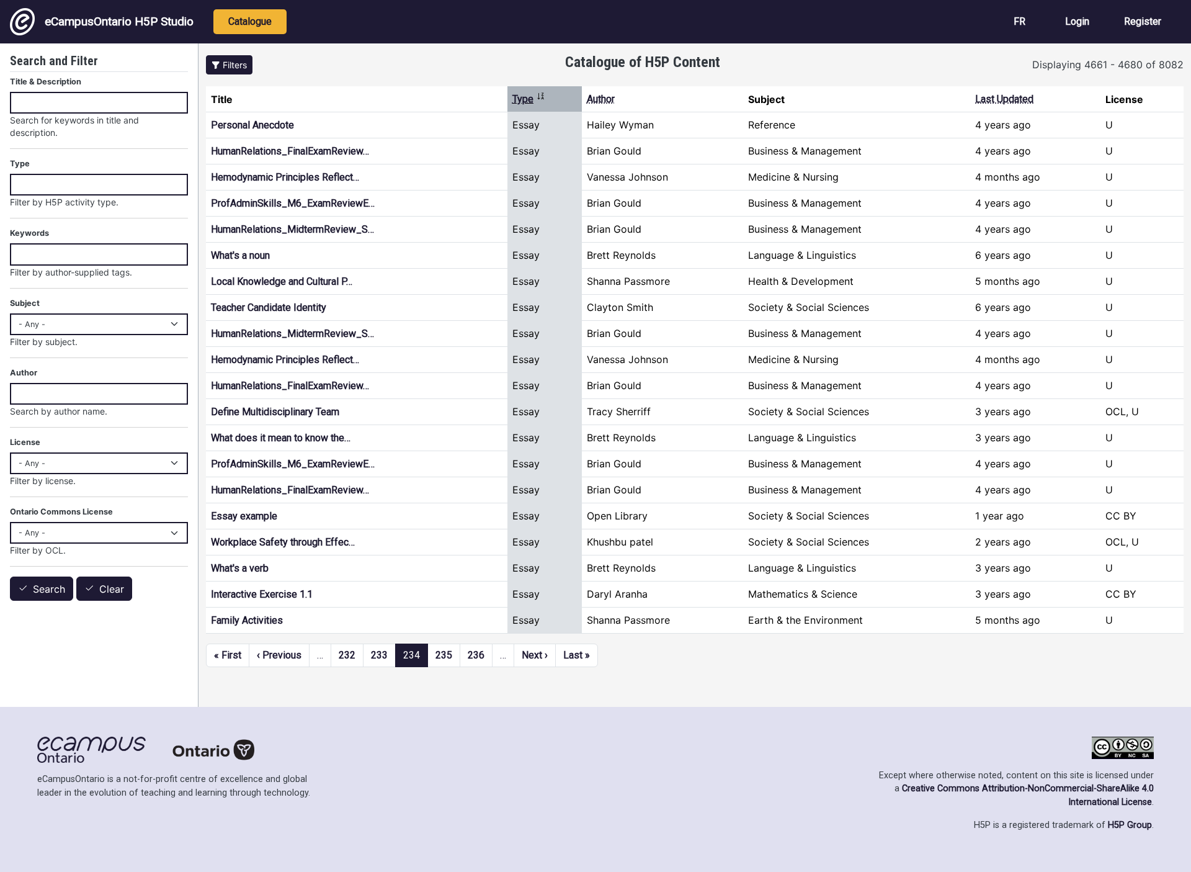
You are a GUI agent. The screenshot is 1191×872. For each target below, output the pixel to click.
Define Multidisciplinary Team (275, 412)
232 (347, 655)
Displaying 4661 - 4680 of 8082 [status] (1108, 64)
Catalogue (250, 21)
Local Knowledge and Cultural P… (281, 281)
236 (476, 655)
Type (528, 99)
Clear (111, 589)
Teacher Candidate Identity (268, 307)
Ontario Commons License (61, 511)
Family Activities (247, 620)
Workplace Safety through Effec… (283, 542)
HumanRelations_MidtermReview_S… (292, 229)
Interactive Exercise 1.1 (262, 594)
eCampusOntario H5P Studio (119, 21)
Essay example (244, 516)
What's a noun (240, 255)
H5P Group (1130, 825)
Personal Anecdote (252, 125)
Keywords (29, 233)
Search (49, 589)
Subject (25, 303)
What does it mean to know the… (280, 438)
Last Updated (1004, 99)
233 (379, 655)
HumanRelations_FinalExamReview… (290, 151)
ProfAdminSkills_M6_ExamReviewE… (293, 203)
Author (601, 99)
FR (1019, 21)
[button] (229, 64)
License (25, 442)
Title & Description (45, 81)
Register (1142, 21)
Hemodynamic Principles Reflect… (285, 177)
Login (1077, 21)
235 (443, 655)
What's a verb (240, 568)
